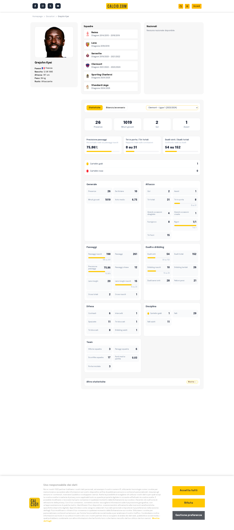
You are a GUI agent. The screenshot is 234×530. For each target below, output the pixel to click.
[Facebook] (35, 6)
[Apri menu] (187, 6)
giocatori (50, 16)
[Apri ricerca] (180, 6)
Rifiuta (188, 503)
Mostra (191, 382)
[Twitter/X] (50, 6)
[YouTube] (58, 6)
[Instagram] (43, 6)
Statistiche (94, 108)
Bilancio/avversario (115, 108)
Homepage (37, 16)
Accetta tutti (188, 490)
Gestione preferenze (188, 515)
